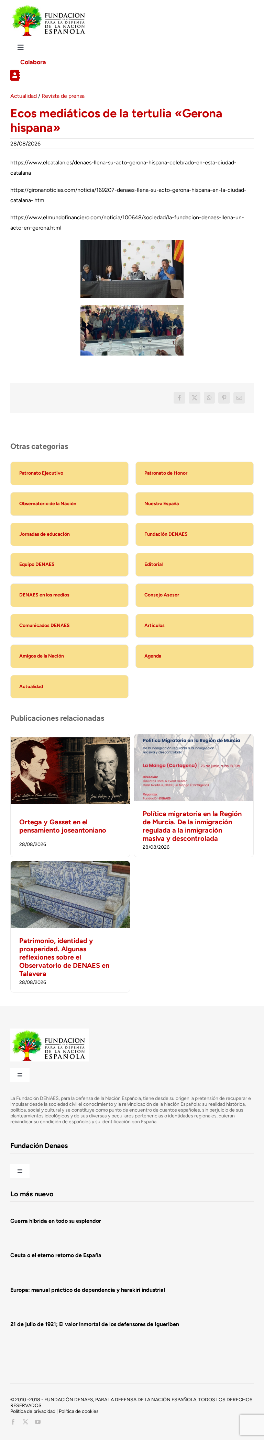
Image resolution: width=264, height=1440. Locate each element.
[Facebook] (179, 397)
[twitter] (25, 1422)
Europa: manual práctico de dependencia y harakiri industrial (87, 1290)
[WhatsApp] (209, 397)
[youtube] (38, 1422)
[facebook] (13, 1422)
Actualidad (23, 96)
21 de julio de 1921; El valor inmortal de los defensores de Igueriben (94, 1324)
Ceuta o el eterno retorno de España (55, 1255)
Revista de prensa (63, 96)
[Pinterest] (224, 397)
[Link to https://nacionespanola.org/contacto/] (129, 75)
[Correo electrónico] (239, 397)
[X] (194, 397)
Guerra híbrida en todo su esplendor (55, 1221)
